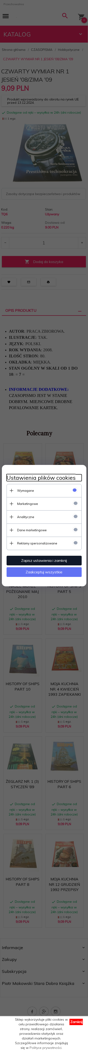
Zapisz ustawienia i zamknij (44, 560)
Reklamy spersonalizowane (37, 543)
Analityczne (25, 517)
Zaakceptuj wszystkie (44, 572)
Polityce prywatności (45, 1048)
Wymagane (25, 490)
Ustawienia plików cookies (41, 477)
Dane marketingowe (32, 530)
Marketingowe (27, 504)
